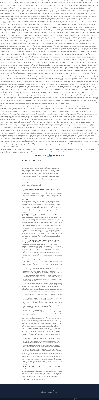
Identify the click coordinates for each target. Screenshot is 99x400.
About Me (39, 155)
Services (44, 155)
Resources (58, 155)
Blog (54, 155)
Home (36, 155)
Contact (62, 155)
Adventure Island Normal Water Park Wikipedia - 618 (31, 162)
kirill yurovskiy (54, 207)
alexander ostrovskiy (31, 185)
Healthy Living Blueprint (64, 389)
